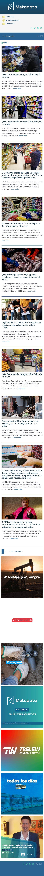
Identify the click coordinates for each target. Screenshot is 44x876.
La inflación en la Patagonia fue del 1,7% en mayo (22, 375)
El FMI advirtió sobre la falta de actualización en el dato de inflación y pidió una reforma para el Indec (21, 524)
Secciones (9, 36)
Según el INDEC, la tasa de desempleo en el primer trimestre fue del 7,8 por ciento (21, 325)
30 (12, 551)
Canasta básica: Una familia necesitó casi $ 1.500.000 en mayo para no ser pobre (20, 423)
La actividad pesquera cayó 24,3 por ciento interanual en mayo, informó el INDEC (21, 277)
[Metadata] (22, 7)
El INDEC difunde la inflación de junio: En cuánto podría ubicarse (21, 224)
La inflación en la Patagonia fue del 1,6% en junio (22, 122)
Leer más (17, 88)
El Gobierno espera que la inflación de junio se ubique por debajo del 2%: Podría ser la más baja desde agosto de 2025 (22, 175)
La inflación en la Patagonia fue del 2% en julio (21, 75)
